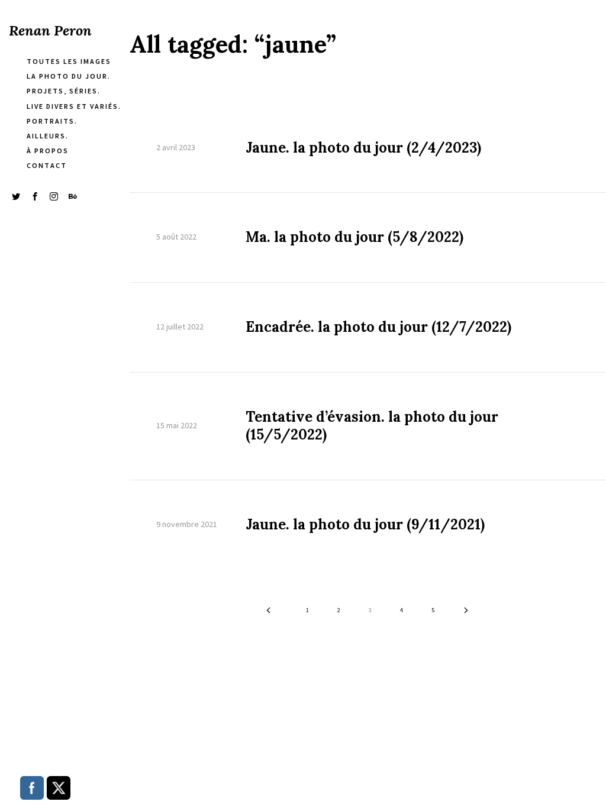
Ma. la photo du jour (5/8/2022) (354, 237)
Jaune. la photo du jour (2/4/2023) (363, 148)
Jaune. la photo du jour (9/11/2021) (365, 525)
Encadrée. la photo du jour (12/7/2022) (378, 327)
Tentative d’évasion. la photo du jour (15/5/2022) (372, 426)
